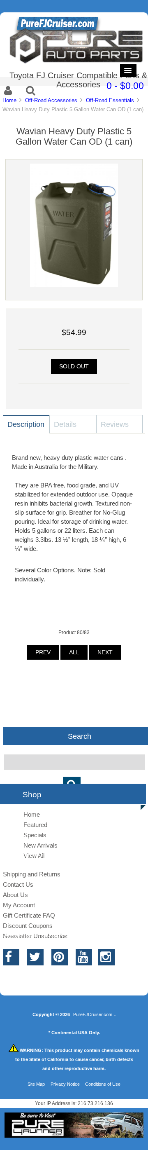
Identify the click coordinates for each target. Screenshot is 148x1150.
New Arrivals (40, 845)
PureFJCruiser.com (92, 1014)
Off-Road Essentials (110, 100)
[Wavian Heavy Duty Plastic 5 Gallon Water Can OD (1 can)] (74, 285)
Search (79, 736)
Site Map (36, 1084)
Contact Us (18, 884)
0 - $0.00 (125, 85)
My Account (19, 905)
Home (9, 100)
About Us (15, 894)
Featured (35, 824)
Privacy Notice (65, 1084)
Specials (34, 834)
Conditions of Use (102, 1084)
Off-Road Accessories (51, 100)
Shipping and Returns (31, 874)
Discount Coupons (28, 925)
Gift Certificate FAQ (29, 915)
